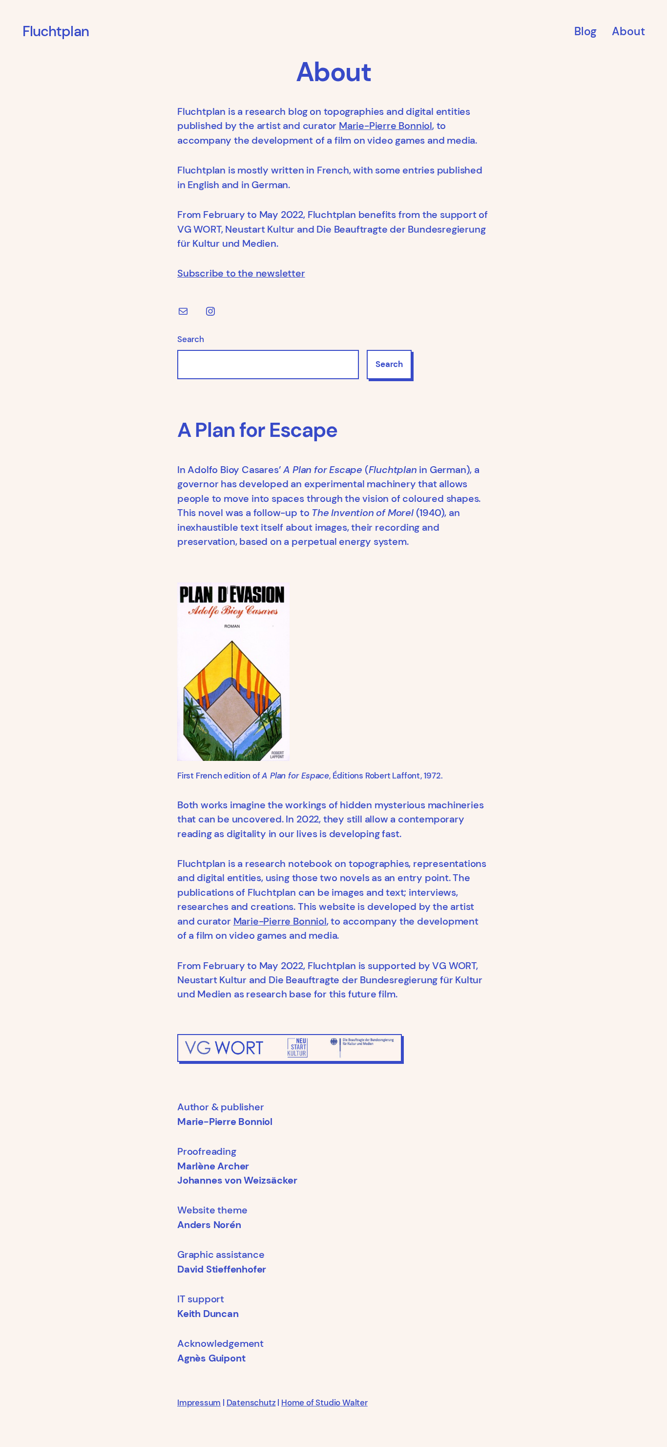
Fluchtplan (55, 31)
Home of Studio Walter (324, 1402)
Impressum (199, 1402)
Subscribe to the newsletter (241, 273)
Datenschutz (251, 1402)
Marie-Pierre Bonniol (385, 126)
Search (190, 339)
